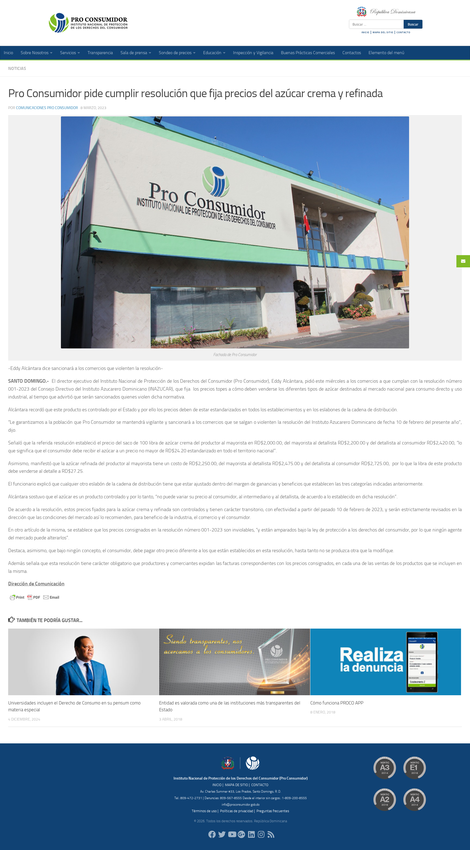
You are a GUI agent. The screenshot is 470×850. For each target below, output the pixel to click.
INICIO (365, 32)
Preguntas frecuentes (272, 811)
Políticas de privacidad (236, 811)
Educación (212, 52)
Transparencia (100, 52)
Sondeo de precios (175, 52)
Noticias (17, 68)
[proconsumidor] (251, 834)
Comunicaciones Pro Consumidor (47, 108)
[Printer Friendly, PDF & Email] (34, 597)
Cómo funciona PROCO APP (336, 703)
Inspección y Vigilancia (253, 52)
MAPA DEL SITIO (383, 32)
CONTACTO (403, 32)
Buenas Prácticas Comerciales (308, 52)
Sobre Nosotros (34, 52)
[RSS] (271, 834)
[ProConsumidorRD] (212, 834)
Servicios (68, 52)
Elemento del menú (386, 52)
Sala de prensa (133, 52)
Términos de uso (204, 811)
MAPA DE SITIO (236, 785)
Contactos (351, 52)
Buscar (413, 24)
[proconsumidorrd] (222, 834)
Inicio (8, 52)
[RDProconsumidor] (232, 834)
